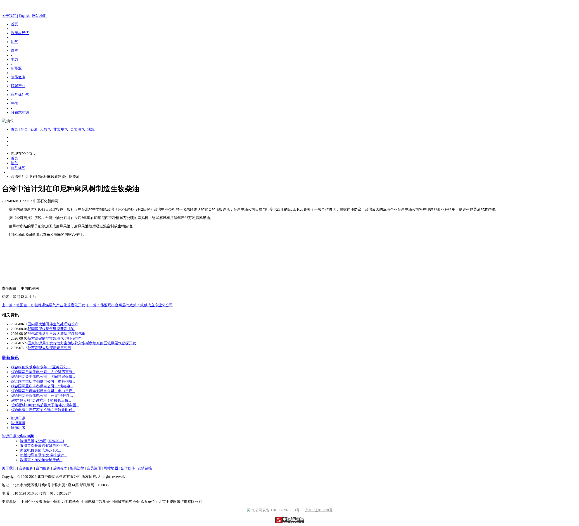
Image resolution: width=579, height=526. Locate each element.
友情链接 (145, 468)
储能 (14, 400)
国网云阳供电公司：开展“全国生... (45, 395)
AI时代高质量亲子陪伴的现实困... (52, 405)
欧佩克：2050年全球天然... (41, 460)
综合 (25, 129)
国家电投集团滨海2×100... (40, 450)
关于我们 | (10, 16)
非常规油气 (20, 95)
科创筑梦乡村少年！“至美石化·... (44, 367)
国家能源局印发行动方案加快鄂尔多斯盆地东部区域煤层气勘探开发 (82, 343)
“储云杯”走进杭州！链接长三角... (44, 400)
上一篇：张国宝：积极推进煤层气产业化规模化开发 (43, 305)
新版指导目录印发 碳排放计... (43, 455)
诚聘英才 (60, 468)
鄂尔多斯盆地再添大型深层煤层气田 (56, 334)
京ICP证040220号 (318, 510)
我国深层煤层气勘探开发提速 (51, 329)
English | (25, 16)
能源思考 (18, 428)
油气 (14, 42)
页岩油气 (78, 129)
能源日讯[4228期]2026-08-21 (42, 441)
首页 (14, 24)
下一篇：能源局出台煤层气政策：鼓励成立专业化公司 (129, 305)
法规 (91, 129)
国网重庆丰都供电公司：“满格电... (45, 386)
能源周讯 (18, 423)
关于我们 (9, 468)
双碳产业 (18, 86)
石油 (34, 129)
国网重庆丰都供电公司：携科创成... (46, 381)
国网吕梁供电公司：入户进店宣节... (46, 372)
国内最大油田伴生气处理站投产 (53, 324)
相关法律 (77, 468)
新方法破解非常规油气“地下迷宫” (54, 338)
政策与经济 (20, 33)
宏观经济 (18, 405)
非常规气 (61, 129)
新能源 (16, 68)
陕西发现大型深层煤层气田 (49, 348)
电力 (14, 59)
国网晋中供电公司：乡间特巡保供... (46, 376)
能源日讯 (18, 418)
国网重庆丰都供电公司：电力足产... (46, 391)
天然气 (46, 129)
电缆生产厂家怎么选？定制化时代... (46, 410)
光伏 (14, 103)
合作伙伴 (128, 468)
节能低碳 (18, 77)
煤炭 (14, 50)
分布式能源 (20, 112)
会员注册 (94, 468)
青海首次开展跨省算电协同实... (45, 445)
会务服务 (26, 468)
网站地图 (39, 16)
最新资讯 (10, 357)
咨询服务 (43, 468)
